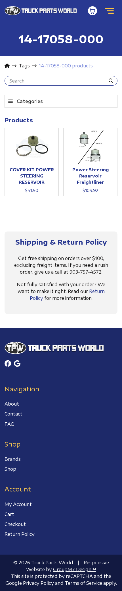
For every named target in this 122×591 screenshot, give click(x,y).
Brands (13, 459)
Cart (9, 514)
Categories (30, 101)
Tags (24, 66)
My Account (18, 504)
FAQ (9, 424)
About (12, 404)
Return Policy (20, 534)
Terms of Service (83, 583)
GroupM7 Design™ (74, 569)
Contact (13, 414)
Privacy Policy (38, 583)
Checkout (15, 524)
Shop (10, 469)
